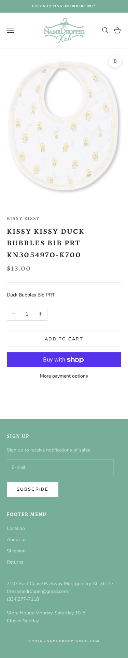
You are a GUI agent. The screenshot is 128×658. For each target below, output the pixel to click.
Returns (15, 562)
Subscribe (32, 489)
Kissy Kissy (23, 218)
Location (16, 528)
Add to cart (64, 339)
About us (17, 539)
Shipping (16, 551)
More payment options (64, 376)
